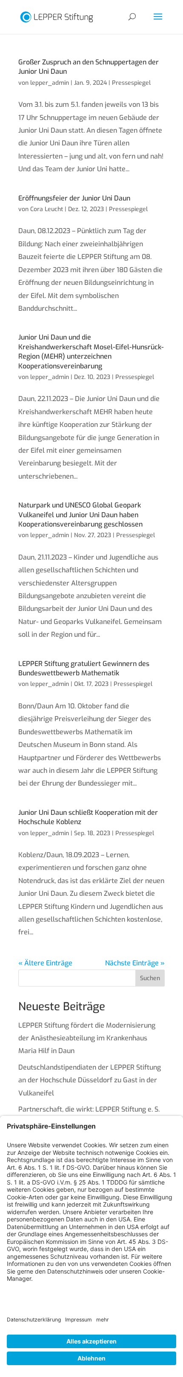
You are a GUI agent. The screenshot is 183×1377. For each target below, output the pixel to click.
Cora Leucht (46, 209)
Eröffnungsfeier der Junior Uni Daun (74, 198)
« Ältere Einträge (45, 963)
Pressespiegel (131, 83)
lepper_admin (49, 83)
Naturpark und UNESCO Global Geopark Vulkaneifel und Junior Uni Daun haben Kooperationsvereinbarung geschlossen (80, 515)
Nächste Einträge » (135, 963)
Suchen (150, 978)
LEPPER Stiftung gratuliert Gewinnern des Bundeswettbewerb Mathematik (83, 668)
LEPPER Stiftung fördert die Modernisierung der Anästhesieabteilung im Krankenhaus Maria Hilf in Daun (86, 1038)
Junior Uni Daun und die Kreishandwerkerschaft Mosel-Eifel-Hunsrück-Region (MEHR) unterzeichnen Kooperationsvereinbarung (91, 351)
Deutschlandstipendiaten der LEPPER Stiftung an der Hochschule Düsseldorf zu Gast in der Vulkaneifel (89, 1080)
